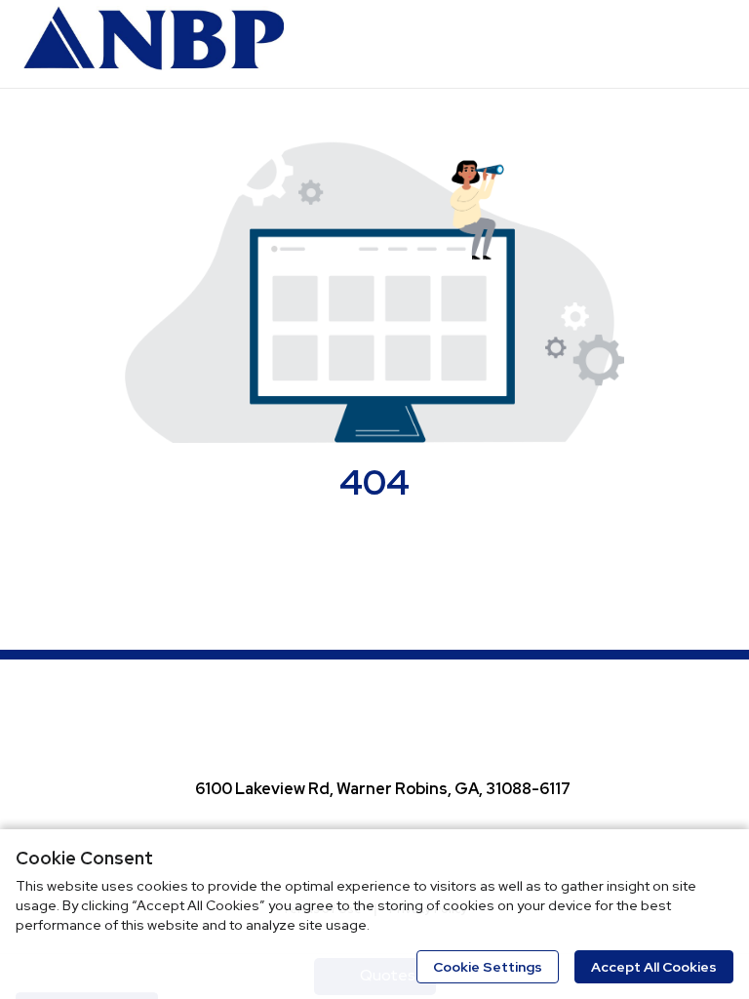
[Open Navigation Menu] (705, 43)
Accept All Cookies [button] (654, 967)
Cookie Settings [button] (487, 967)
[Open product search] (666, 43)
